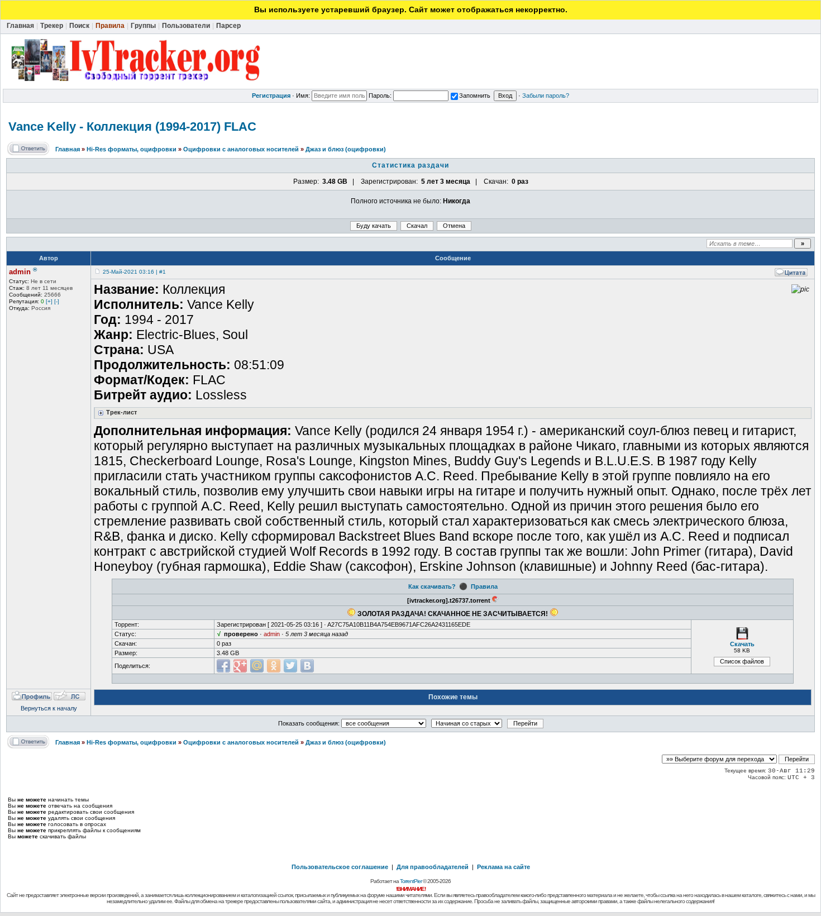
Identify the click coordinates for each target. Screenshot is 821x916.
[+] (49, 301)
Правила (484, 586)
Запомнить (474, 95)
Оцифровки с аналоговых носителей (241, 149)
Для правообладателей (433, 866)
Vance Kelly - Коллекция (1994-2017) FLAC (132, 126)
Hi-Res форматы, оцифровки (131, 149)
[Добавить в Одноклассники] (273, 665)
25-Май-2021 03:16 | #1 (134, 272)
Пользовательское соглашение (340, 866)
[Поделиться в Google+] (240, 665)
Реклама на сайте (503, 866)
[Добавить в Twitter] (290, 665)
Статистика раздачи (410, 165)
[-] (56, 301)
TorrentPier (411, 881)
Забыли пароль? (545, 95)
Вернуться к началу (49, 708)
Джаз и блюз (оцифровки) (346, 149)
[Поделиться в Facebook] (223, 665)
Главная (67, 149)
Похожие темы (453, 697)
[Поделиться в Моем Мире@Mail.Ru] (257, 665)
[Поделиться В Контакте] (307, 665)
